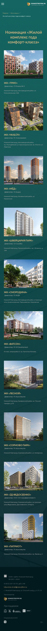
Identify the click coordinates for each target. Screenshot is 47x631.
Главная (5, 13)
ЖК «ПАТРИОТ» (13, 546)
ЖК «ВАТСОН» (12, 343)
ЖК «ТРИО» (10, 82)
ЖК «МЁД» (10, 188)
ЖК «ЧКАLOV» (12, 134)
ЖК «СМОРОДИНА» (15, 292)
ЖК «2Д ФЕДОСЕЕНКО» (17, 494)
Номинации (14, 13)
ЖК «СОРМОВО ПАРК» (17, 445)
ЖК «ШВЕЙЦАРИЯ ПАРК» (18, 240)
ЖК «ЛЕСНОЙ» (12, 393)
